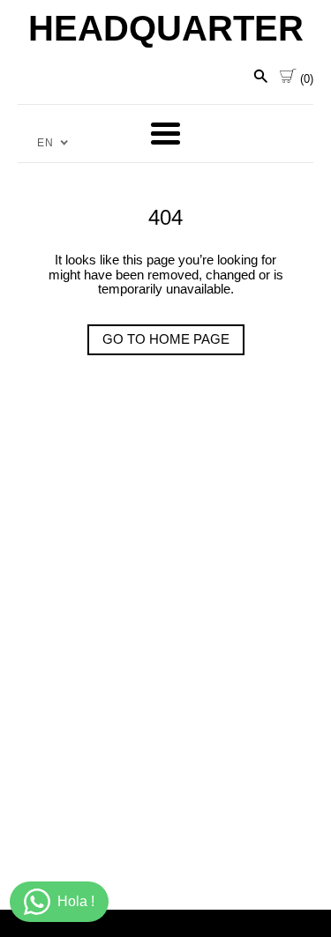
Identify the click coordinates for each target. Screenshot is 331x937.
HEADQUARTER (166, 28)
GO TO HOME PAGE (165, 338)
